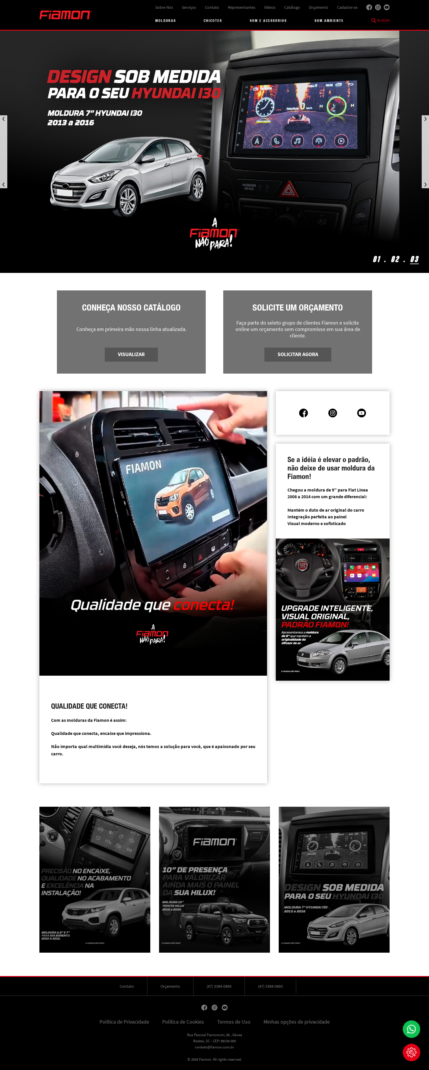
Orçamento (318, 7)
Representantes (241, 7)
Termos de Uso (233, 1021)
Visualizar (131, 354)
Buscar (383, 20)
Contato (212, 7)
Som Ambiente (329, 20)
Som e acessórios (268, 20)
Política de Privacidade (124, 1021)
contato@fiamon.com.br (214, 1047)
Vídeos (269, 7)
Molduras (165, 20)
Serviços (189, 7)
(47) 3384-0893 (270, 986)
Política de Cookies (183, 1021)
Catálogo (292, 7)
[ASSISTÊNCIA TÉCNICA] (411, 1052)
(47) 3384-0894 (219, 986)
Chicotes (213, 20)
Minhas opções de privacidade (297, 1021)
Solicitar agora (298, 354)
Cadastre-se (347, 7)
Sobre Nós (164, 7)
